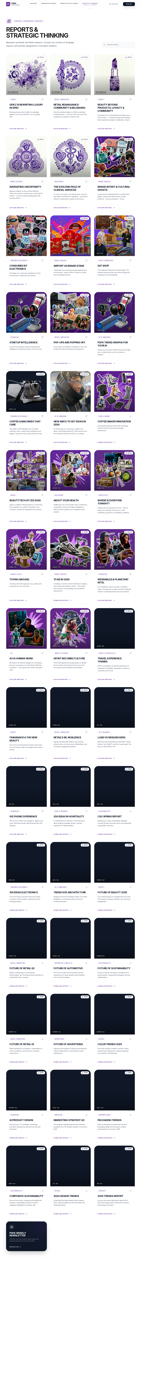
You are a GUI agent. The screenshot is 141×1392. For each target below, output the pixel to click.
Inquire (129, 4)
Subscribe (115, 4)
